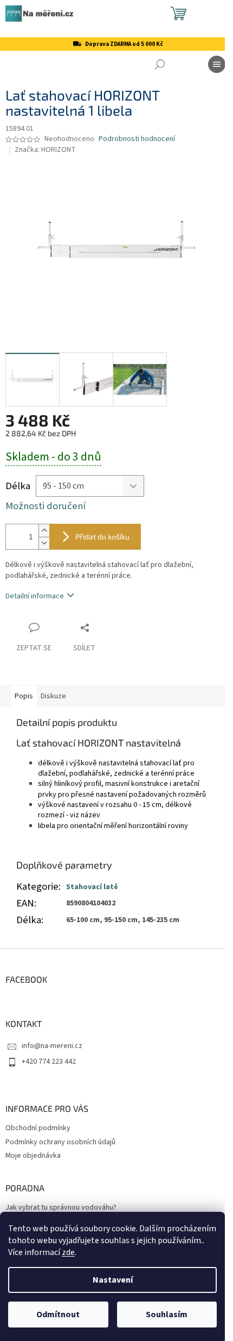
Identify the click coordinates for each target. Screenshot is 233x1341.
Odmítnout (58, 1314)
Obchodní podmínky (37, 1128)
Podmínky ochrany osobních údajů (60, 1142)
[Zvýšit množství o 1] (43, 530)
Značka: (45, 149)
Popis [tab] (24, 696)
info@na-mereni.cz (52, 1045)
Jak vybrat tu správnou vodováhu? (60, 1208)
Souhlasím (166, 1314)
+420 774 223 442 (49, 1061)
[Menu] (217, 64)
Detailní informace (34, 596)
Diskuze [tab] (53, 696)
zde (68, 1252)
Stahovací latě (92, 887)
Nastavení (113, 1280)
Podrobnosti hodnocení (137, 139)
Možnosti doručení (45, 506)
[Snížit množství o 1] (43, 543)
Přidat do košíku (102, 536)
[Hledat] (160, 64)
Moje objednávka (33, 1155)
